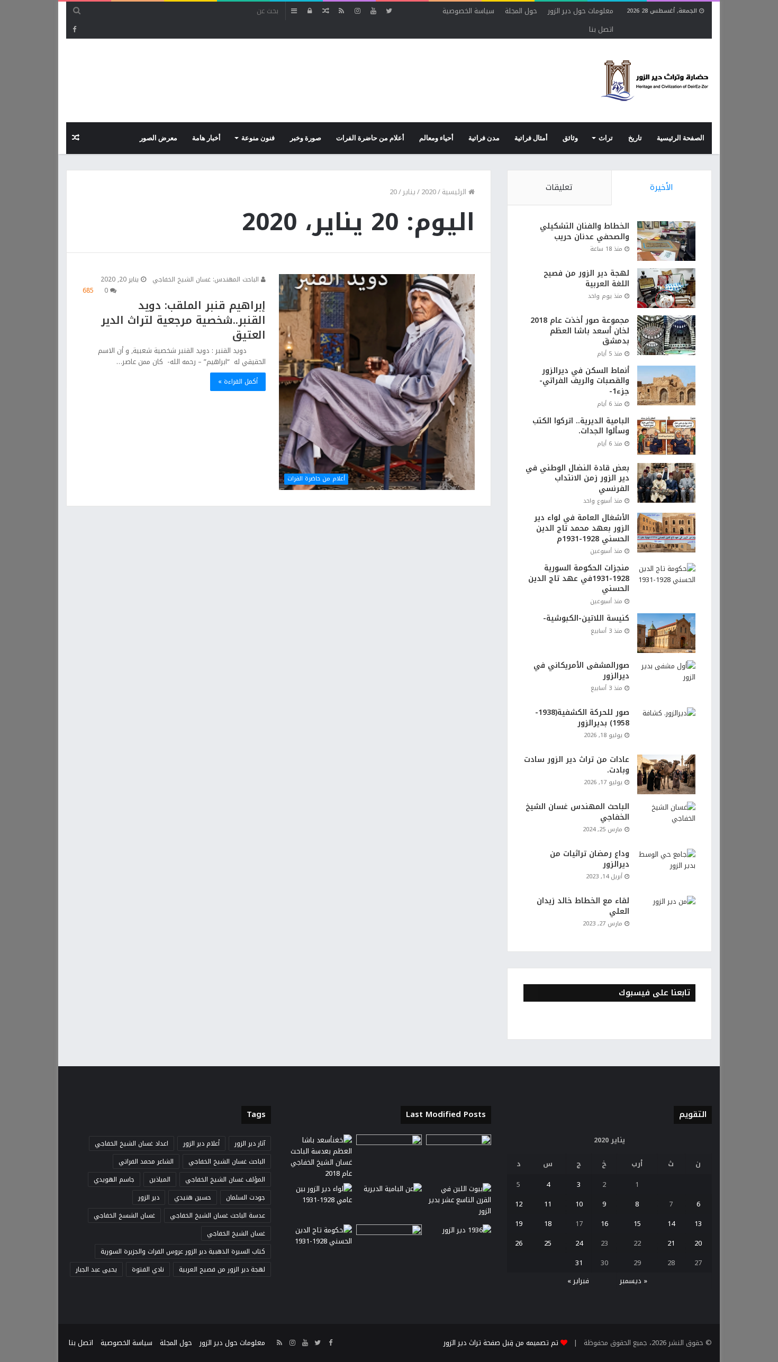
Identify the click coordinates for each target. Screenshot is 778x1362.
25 (547, 1243)
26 (518, 1243)
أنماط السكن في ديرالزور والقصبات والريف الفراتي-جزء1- (584, 381)
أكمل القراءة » (238, 381)
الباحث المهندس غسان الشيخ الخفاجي (577, 812)
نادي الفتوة (148, 1269)
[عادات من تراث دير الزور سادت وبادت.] (666, 774)
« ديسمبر (633, 1280)
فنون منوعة (258, 138)
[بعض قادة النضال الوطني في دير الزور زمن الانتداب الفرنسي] (666, 483)
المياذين (159, 1179)
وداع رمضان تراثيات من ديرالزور (589, 859)
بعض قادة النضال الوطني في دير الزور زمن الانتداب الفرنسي (577, 478)
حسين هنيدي (192, 1197)
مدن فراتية (484, 138)
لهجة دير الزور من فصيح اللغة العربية (586, 278)
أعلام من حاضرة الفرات (370, 138)
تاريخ (635, 138)
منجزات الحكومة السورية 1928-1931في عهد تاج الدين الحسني (578, 578)
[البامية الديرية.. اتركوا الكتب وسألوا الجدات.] (666, 436)
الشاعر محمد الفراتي (146, 1161)
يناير (409, 191)
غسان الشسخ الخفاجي (124, 1215)
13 (698, 1223)
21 (671, 1243)
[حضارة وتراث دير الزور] (655, 80)
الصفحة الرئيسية (680, 138)
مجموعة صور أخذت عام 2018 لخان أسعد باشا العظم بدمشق (579, 330)
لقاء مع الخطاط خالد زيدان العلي (583, 906)
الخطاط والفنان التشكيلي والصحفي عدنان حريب (584, 231)
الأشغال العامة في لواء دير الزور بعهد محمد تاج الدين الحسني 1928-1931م (581, 528)
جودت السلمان (245, 1197)
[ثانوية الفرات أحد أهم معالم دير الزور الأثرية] (388, 1242)
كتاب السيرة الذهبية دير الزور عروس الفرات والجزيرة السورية (183, 1251)
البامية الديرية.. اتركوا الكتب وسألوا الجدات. (580, 426)
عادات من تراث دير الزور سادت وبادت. (576, 764)
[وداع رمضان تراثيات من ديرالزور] (666, 868)
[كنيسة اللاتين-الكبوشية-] (666, 633)
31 (579, 1262)
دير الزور (148, 1197)
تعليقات (559, 187)
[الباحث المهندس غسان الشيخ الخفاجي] (666, 821)
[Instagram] (357, 11)
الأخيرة (661, 187)
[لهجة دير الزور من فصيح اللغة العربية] (666, 288)
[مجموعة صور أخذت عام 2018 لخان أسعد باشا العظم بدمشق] (666, 335)
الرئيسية (455, 191)
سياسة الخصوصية (468, 10)
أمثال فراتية (531, 138)
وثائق (570, 138)
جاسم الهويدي (114, 1179)
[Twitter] (389, 11)
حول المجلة (521, 10)
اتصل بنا (601, 29)
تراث (606, 138)
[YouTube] (373, 11)
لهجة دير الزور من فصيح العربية (222, 1269)
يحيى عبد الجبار (96, 1269)
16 (604, 1223)
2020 (428, 191)
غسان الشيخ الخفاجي (236, 1233)
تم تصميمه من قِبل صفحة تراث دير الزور (501, 1342)
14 (671, 1223)
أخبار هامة (206, 138)
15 (637, 1223)
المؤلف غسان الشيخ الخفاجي (225, 1179)
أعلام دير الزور (201, 1143)
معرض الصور (158, 138)
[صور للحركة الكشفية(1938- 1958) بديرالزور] (666, 727)
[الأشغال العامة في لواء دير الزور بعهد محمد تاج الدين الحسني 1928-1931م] (666, 532)
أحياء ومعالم (436, 138)
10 (579, 1204)
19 (518, 1223)
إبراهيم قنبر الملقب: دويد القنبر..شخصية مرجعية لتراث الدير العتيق (183, 320)
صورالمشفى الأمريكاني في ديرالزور (581, 670)
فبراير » (578, 1280)
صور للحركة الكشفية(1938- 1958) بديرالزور (582, 717)
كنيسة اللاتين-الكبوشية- (586, 618)
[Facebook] (74, 29)
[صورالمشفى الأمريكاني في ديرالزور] (666, 680)
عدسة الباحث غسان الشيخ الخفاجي (217, 1215)
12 (518, 1204)
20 (698, 1243)
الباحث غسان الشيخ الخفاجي (226, 1161)
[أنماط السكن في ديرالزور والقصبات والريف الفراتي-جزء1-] (666, 385)
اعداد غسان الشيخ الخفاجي (131, 1143)
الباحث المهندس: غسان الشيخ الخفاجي (206, 279)
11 (547, 1204)
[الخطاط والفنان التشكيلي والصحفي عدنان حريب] (666, 241)
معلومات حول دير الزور (580, 10)
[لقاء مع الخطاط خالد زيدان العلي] (666, 916)
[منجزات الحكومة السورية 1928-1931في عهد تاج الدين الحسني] (666, 583)
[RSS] (341, 11)
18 (547, 1223)
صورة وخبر (305, 138)
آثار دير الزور (249, 1143)
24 (579, 1243)
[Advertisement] (258, 73)
